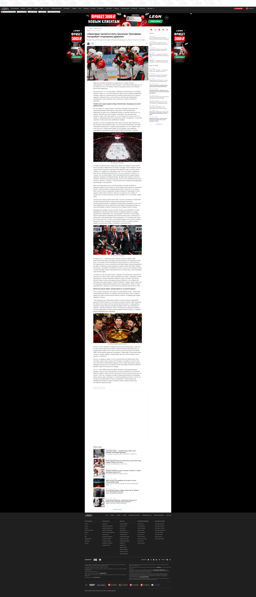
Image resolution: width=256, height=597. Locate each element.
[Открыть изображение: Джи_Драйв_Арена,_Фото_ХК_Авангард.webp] (117, 147)
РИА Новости (162, 569)
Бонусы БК (122, 521)
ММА (86, 536)
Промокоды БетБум (124, 538)
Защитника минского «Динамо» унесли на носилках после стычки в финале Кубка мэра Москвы (159, 92)
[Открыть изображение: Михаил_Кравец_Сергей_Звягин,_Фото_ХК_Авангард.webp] (117, 240)
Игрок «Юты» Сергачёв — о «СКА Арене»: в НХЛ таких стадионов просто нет (158, 70)
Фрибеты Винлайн (124, 549)
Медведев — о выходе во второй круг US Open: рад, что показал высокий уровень (158, 61)
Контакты (112, 515)
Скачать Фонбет (141, 530)
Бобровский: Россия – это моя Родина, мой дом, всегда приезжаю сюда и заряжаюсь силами (158, 120)
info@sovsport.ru (103, 573)
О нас (107, 515)
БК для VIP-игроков (106, 538)
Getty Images (156, 569)
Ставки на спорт (106, 521)
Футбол (86, 523)
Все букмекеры (105, 534)
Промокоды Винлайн (124, 536)
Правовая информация (159, 515)
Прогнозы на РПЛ (159, 534)
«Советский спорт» (101, 388)
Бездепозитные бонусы (107, 528)
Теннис (86, 528)
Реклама (125, 515)
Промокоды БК (123, 530)
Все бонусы (105, 523)
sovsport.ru (159, 567)
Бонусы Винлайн (123, 523)
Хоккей (88, 30)
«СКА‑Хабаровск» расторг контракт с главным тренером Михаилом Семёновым (159, 38)
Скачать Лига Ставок (142, 538)
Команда (119, 515)
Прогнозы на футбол (159, 523)
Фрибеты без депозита (107, 530)
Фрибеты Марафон (124, 553)
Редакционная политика (134, 515)
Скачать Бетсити (141, 536)
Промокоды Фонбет (124, 532)
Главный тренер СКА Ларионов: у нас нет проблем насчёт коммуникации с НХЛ (158, 81)
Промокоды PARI (123, 534)
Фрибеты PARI (123, 545)
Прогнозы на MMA (159, 532)
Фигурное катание (89, 530)
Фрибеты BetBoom (124, 551)
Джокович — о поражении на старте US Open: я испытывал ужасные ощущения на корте (159, 56)
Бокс (86, 534)
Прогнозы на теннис (159, 528)
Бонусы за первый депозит (108, 532)
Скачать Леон (140, 534)
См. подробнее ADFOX (144, 576)
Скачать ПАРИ (140, 523)
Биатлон (86, 532)
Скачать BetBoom (141, 528)
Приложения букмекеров (143, 521)
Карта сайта (168, 515)
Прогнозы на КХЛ (159, 536)
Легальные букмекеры (107, 536)
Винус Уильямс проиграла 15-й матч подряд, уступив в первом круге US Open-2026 (158, 44)
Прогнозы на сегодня (160, 521)
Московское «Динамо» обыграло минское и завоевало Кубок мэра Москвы (159, 97)
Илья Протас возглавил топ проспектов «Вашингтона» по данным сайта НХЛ (158, 49)
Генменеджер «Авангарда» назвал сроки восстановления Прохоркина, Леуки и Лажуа (159, 113)
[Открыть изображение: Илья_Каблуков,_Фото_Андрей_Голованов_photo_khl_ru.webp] (117, 328)
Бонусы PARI (122, 528)
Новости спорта (88, 521)
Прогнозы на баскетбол (160, 530)
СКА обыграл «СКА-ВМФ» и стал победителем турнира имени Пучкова (158, 107)
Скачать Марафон (141, 532)
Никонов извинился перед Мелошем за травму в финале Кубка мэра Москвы (158, 86)
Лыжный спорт (88, 538)
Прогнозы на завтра (159, 538)
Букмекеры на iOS (106, 545)
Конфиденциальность (147, 515)
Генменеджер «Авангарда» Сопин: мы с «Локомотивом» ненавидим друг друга (158, 102)
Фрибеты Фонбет (123, 547)
